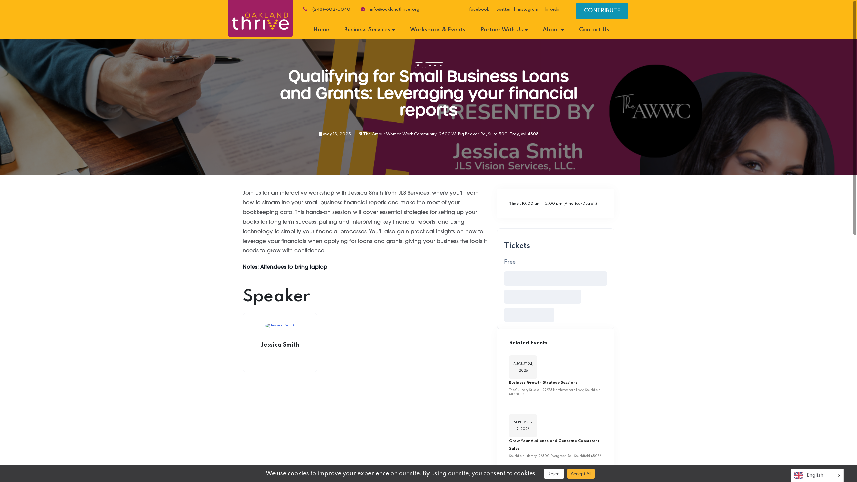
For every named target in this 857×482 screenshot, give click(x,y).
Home (321, 30)
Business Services (367, 30)
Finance (434, 65)
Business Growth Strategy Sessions (543, 383)
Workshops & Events (437, 30)
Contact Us (594, 30)
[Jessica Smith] (280, 326)
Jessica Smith (280, 345)
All (419, 65)
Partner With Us (501, 30)
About (551, 30)
